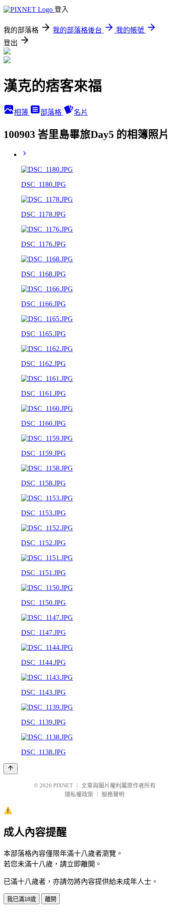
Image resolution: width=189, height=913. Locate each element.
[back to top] (11, 768)
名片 (81, 112)
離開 (50, 899)
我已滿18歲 (21, 899)
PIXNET (63, 785)
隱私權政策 (79, 794)
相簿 (22, 112)
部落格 (51, 112)
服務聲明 (113, 794)
